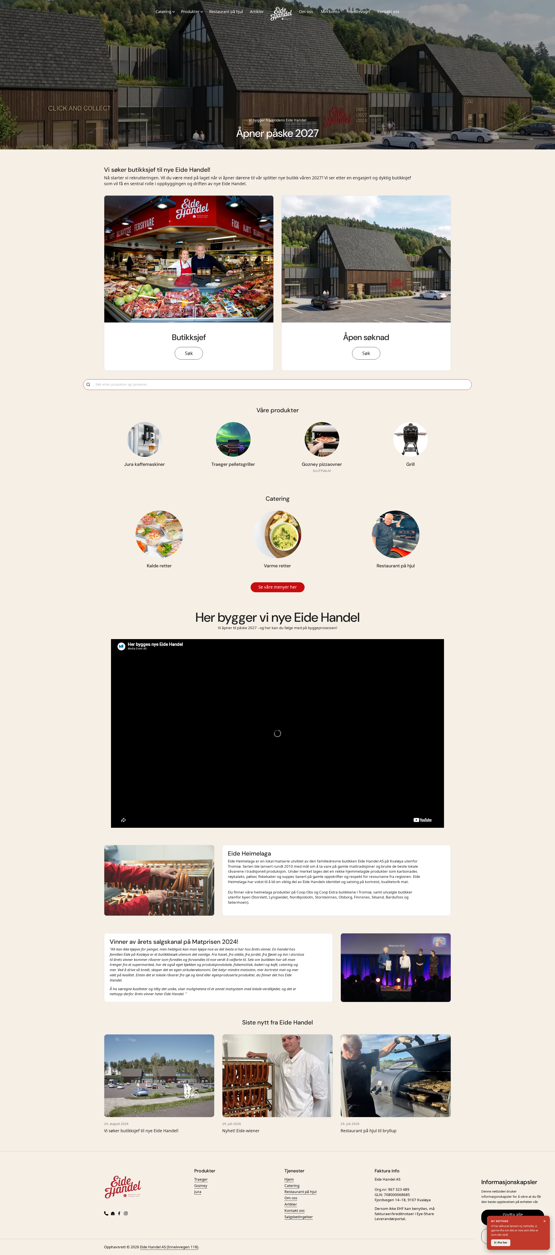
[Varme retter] (277, 534)
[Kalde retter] (159, 534)
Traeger (201, 1179)
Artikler (257, 11)
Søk (189, 353)
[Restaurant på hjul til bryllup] (396, 1075)
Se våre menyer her (277, 587)
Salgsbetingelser (298, 1216)
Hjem (289, 1179)
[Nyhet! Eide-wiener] (277, 1075)
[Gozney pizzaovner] (322, 439)
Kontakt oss (388, 11)
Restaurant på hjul (226, 11)
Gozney (200, 1185)
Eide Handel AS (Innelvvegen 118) (169, 1246)
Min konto (330, 11)
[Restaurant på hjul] (396, 534)
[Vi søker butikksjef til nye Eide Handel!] (159, 1075)
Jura (197, 1191)
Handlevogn (359, 11)
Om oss (306, 11)
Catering (291, 1185)
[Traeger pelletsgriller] (233, 439)
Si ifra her (500, 1242)
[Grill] (410, 439)
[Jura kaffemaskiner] (144, 439)
